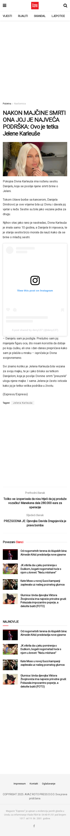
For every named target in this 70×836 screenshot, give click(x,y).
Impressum (20, 783)
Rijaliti (23, 16)
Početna (7, 103)
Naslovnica (20, 103)
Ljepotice (58, 16)
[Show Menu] (4, 5)
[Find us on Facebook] (34, 826)
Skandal (40, 16)
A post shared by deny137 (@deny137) (35, 329)
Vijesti (7, 16)
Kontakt (34, 783)
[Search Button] (65, 5)
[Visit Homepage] (35, 5)
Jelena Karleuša (22, 403)
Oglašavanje (48, 783)
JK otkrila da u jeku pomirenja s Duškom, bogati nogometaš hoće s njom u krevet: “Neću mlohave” (41, 569)
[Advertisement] (35, 59)
